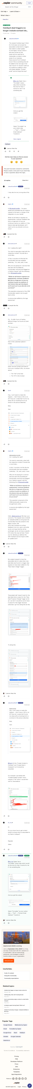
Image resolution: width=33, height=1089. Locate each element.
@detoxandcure (16, 516)
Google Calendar (16, 1036)
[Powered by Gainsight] (16, 1047)
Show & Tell (7, 992)
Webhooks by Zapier (21, 1025)
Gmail (5, 1029)
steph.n (10, 204)
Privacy (24, 1086)
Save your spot (9, 960)
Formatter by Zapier (15, 1029)
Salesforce (6, 1040)
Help (16, 1059)
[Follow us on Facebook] (13, 1078)
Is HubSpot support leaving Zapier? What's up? (14, 1005)
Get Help (3, 11)
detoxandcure (11, 243)
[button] (29, 2)
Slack (15, 1032)
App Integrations (16, 1074)
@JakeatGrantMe (15, 208)
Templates (16, 1071)
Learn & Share (14, 11)
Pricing (16, 1056)
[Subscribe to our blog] (19, 1078)
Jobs (16, 1066)
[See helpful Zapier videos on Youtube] (25, 1078)
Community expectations (11, 978)
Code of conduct (9, 973)
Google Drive (7, 1032)
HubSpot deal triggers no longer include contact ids (15, 990)
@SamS (10, 763)
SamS (9, 390)
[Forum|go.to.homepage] (12, 3)
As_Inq (10, 822)
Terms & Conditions (9, 1050)
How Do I (5, 19)
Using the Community (10, 975)
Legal (19, 1086)
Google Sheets (7, 1025)
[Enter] (2, 6)
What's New (5, 15)
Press (16, 1064)
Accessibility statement (22, 1050)
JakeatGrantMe (13, 38)
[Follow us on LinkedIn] (16, 1078)
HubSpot (7, 144)
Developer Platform (16, 1061)
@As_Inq (15, 81)
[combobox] (16, 6)
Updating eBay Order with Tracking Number (13, 994)
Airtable (5, 1036)
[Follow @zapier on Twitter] (22, 1078)
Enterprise (16, 1069)
